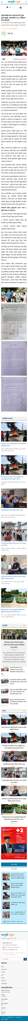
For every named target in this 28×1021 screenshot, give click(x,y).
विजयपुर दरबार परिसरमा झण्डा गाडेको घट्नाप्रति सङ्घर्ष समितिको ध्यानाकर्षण (14, 645)
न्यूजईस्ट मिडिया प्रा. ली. (11, 1017)
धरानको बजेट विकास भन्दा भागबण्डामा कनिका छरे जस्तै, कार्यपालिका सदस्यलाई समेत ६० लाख (13, 671)
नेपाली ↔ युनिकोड (4, 1019)
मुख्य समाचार (4, 969)
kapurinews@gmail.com (11, 950)
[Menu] (2, 2)
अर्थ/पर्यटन (3, 981)
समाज (2, 975)
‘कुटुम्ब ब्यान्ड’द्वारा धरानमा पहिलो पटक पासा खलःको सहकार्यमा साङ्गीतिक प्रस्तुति (18, 876)
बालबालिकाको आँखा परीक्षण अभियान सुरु (12, 510)
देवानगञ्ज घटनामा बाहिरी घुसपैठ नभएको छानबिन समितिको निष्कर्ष (13, 445)
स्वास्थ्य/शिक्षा (4, 984)
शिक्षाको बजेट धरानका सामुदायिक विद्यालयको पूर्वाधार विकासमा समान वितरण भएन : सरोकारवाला (13, 611)
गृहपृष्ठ (2, 967)
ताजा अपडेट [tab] (14, 864)
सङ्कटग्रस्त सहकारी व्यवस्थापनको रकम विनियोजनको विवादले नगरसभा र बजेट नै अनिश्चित (18, 702)
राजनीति (3, 972)
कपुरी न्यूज (10, 33)
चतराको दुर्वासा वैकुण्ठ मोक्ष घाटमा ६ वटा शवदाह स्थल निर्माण (13, 544)
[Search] (26, 2)
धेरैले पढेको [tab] (14, 869)
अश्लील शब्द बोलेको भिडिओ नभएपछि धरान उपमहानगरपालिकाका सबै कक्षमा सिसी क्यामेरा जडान (18, 692)
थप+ (24, 625)
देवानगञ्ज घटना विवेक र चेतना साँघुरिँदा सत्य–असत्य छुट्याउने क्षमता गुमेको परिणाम (12, 478)
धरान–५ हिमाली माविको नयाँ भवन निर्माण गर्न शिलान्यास (18, 913)
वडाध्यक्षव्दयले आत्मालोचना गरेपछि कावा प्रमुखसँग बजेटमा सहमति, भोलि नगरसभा (18, 682)
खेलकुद (2, 978)
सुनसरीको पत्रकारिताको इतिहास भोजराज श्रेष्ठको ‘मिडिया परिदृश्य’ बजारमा (13, 578)
